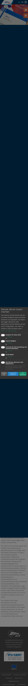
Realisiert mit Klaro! (22, 377)
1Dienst (9, 337)
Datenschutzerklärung (8, 331)
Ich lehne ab (4, 373)
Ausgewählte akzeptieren (13, 373)
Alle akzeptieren (23, 373)
